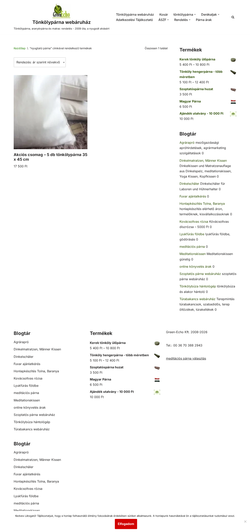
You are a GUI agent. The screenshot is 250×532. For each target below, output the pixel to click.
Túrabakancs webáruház (197, 299)
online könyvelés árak (195, 266)
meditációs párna (192, 247)
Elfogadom (126, 524)
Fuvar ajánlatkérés (192, 196)
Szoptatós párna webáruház (200, 274)
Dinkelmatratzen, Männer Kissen (203, 160)
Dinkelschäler (189, 184)
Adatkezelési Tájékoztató (134, 20)
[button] (195, 14)
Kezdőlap (20, 48)
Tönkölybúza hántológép (197, 286)
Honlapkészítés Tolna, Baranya (202, 203)
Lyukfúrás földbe (191, 234)
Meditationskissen (192, 254)
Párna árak (204, 20)
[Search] (232, 17)
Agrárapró (187, 142)
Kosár (163, 14)
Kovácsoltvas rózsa (193, 221)
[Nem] (245, 521)
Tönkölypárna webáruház (135, 14)
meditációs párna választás (186, 358)
